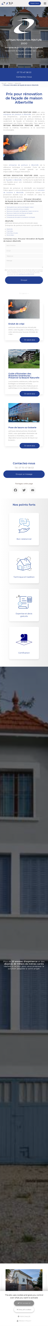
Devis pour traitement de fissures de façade (19, 213)
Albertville (18, 83)
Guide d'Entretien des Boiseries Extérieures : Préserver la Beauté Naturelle (23, 375)
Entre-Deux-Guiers (12, 233)
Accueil (4, 83)
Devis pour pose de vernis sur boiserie (18, 209)
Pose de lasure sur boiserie (22, 427)
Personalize (25, 1316)
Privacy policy (25, 1321)
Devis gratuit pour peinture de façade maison (20, 207)
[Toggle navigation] (45, 3)
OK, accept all (24, 1303)
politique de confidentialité (26, 274)
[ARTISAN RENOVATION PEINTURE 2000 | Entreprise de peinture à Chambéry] (7, 3)
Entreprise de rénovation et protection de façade (21, 217)
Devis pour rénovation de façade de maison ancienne (22, 211)
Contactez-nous (24, 77)
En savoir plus (29, 340)
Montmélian (10, 235)
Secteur (10, 83)
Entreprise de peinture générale (16, 215)
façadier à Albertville (14, 180)
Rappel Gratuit (34, 3)
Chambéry (10, 231)
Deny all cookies (24, 1310)
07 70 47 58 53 (24, 72)
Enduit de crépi (16, 324)
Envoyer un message (24, 474)
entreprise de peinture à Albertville (17, 114)
